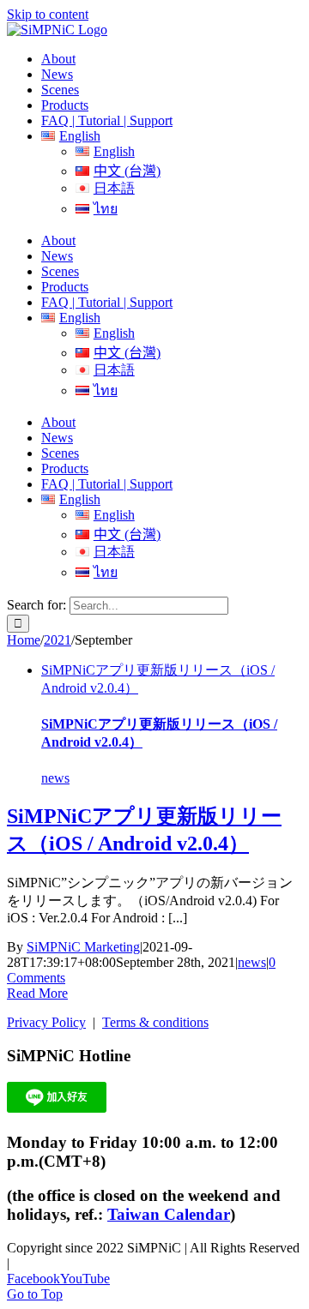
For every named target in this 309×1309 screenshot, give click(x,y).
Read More (37, 993)
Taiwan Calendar (168, 1214)
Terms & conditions (155, 1022)
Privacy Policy (46, 1022)
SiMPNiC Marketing (83, 947)
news (55, 778)
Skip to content (47, 14)
